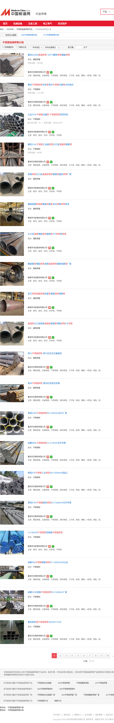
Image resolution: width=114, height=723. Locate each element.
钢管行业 (57, 701)
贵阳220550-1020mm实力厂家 (47, 413)
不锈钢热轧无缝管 (44, 683)
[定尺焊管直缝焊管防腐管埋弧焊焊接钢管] (12, 303)
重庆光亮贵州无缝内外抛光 (50, 84)
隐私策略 (98, 714)
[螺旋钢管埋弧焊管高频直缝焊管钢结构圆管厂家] (12, 273)
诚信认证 (22, 47)
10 (108, 655)
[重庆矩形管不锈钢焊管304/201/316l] (12, 632)
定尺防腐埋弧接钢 (46, 293)
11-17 (91, 661)
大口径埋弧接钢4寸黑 (47, 233)
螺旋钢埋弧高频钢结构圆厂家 (49, 263)
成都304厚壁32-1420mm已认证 (48, 562)
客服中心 (77, 714)
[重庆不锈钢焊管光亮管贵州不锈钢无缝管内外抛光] (12, 94)
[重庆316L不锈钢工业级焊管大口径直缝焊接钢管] (12, 154)
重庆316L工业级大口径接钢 (50, 144)
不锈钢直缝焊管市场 (24, 29)
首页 (5, 23)
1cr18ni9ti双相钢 (45, 532)
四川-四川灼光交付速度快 (45, 353)
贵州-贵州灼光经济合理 (44, 383)
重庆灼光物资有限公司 (37, 72)
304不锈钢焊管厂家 (69, 695)
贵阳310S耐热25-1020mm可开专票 (49, 502)
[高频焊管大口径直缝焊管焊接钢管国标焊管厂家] (12, 184)
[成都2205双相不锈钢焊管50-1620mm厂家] (12, 602)
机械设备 (17, 23)
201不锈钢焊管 (101, 683)
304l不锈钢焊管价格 (29, 35)
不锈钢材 (36, 89)
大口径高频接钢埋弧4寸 (50, 323)
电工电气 (47, 23)
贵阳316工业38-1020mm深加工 (48, 472)
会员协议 (109, 714)
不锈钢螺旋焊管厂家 (91, 695)
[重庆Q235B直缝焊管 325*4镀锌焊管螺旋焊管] (12, 64)
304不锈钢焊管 (64, 683)
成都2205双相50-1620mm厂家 (47, 592)
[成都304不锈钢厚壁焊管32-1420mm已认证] (12, 572)
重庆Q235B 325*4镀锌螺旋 (49, 54)
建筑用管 (36, 59)
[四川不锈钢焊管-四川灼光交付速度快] (12, 363)
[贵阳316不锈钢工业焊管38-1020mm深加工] (12, 482)
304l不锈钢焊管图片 (67, 689)
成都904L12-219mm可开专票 (47, 442)
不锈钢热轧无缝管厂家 (46, 695)
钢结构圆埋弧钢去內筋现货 (48, 204)
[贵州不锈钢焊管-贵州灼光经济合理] (12, 393)
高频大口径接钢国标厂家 (49, 174)
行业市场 (41, 14)
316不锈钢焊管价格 (51, 35)
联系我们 (67, 714)
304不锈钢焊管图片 (45, 689)
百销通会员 (9, 47)
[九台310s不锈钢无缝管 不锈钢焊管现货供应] (12, 124)
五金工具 (32, 23)
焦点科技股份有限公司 (76, 719)
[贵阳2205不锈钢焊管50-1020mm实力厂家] (12, 423)
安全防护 (62, 23)
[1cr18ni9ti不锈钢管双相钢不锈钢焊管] (12, 542)
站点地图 (88, 714)
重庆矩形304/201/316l (44, 622)
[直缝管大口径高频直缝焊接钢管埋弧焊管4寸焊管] (12, 333)
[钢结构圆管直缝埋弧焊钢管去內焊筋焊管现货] (12, 214)
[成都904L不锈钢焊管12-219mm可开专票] (12, 453)
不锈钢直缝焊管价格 (16, 707)
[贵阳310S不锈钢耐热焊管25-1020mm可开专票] (12, 512)
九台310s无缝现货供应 (48, 114)
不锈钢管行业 (42, 701)
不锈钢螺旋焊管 (82, 683)
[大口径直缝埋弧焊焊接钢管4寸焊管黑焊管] (12, 244)
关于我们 (56, 714)
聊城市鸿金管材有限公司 (37, 132)
